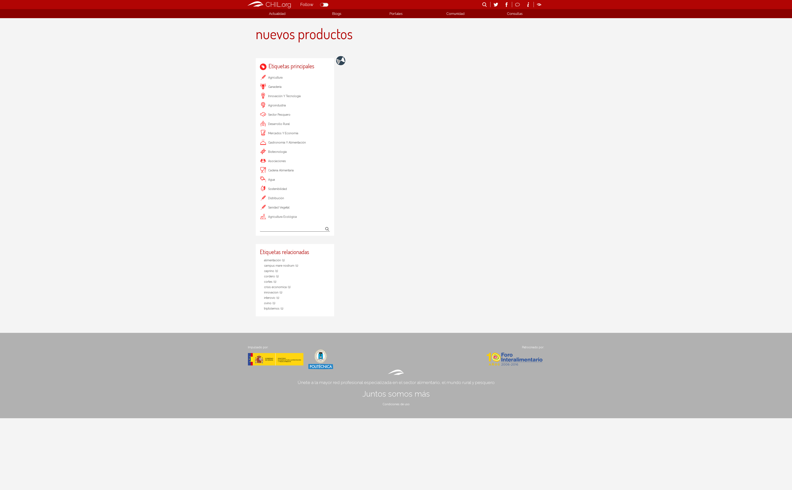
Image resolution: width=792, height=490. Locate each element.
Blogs (336, 14)
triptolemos (273, 308)
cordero (271, 276)
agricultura (275, 77)
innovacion (273, 292)
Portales (396, 14)
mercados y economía (283, 133)
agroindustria (277, 105)
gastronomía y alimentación (287, 142)
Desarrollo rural (279, 124)
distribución (276, 198)
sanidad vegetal (279, 207)
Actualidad (277, 14)
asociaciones (277, 161)
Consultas (515, 14)
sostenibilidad (277, 189)
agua (271, 179)
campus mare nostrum (281, 265)
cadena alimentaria (281, 170)
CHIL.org (278, 4)
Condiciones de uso (396, 404)
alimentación (274, 260)
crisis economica (277, 287)
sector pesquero (279, 114)
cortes (270, 281)
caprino (271, 271)
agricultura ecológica (282, 216)
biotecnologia (277, 151)
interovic (271, 297)
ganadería (275, 86)
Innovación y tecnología (284, 96)
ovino (269, 303)
